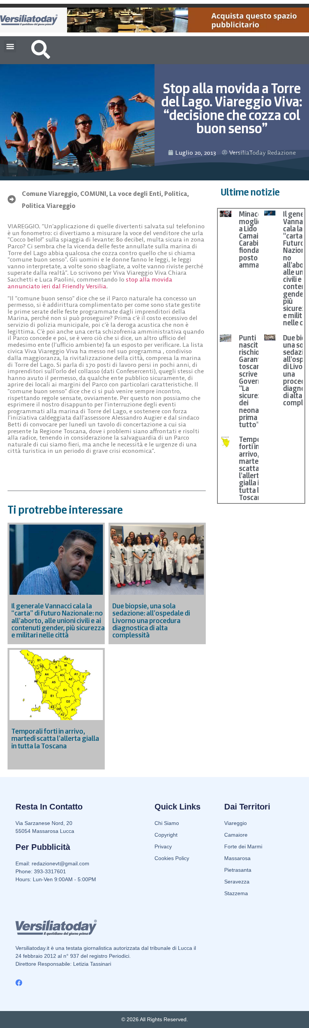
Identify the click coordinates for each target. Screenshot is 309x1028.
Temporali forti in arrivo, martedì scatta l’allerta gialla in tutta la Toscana (255, 468)
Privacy (163, 846)
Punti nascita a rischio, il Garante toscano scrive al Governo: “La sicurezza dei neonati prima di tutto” (254, 381)
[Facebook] (18, 982)
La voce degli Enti (135, 193)
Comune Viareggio (49, 193)
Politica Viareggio (48, 205)
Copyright (165, 835)
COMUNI (93, 193)
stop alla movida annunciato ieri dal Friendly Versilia (90, 282)
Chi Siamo (166, 823)
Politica (175, 193)
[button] (10, 46)
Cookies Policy (171, 858)
